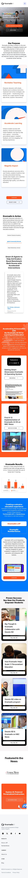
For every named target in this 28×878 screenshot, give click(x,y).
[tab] (14, 235)
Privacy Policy (16, 872)
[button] (25, 3)
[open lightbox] (14, 441)
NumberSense (5, 845)
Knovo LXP (4, 842)
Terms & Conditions (6, 872)
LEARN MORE (14, 197)
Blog (2, 863)
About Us (4, 854)
